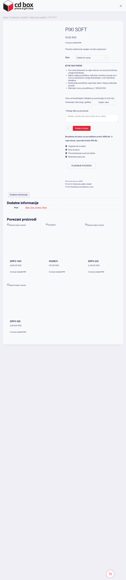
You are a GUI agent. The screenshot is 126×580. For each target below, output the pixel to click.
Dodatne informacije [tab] (19, 195)
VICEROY (53, 261)
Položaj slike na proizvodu (77, 111)
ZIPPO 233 (93, 261)
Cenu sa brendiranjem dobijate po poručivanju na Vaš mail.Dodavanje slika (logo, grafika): (91, 84)
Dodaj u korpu (81, 128)
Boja (67, 57)
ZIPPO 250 (15, 321)
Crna (32, 207)
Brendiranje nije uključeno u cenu (82, 187)
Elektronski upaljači (79, 184)
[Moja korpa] (110, 574)
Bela (27, 207)
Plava (44, 207)
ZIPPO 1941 (16, 261)
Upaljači (89, 184)
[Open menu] (120, 6)
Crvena (38, 207)
